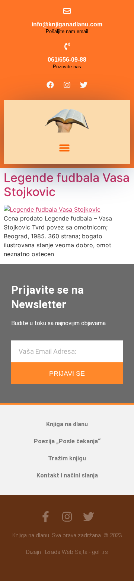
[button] (64, 148)
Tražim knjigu (67, 458)
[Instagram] (67, 85)
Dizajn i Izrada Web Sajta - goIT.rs (67, 552)
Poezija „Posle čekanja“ (67, 441)
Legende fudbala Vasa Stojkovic (67, 184)
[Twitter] (83, 85)
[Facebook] (50, 85)
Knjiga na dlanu (67, 424)
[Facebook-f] (45, 516)
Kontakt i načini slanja (67, 475)
